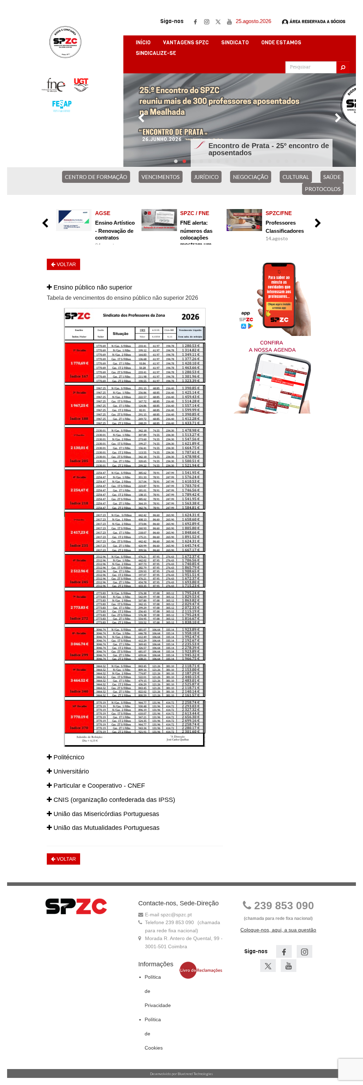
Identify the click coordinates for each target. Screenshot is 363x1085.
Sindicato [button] (235, 42)
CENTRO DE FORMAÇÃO (96, 177)
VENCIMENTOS (160, 177)
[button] (135, 287)
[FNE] (53, 85)
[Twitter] (218, 21)
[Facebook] (195, 21)
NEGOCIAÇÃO (250, 177)
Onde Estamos (281, 42)
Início (143, 42)
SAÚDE (332, 177)
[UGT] (81, 85)
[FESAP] (62, 106)
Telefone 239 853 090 (169, 922)
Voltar (65, 264)
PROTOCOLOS (323, 189)
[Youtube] (229, 21)
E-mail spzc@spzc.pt (168, 914)
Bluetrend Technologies (195, 1074)
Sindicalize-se (156, 53)
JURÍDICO (206, 177)
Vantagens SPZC (186, 42)
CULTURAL (296, 177)
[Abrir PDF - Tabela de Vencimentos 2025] (135, 527)
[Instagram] (206, 21)
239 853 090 (282, 905)
